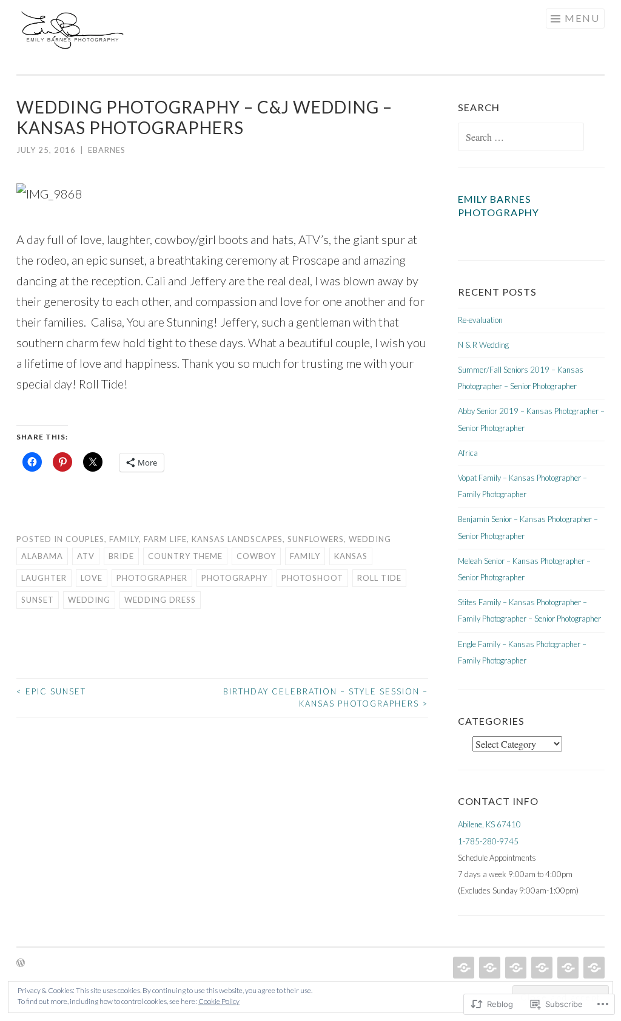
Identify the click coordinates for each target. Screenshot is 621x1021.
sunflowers (315, 539)
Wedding (370, 539)
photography (234, 578)
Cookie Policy (219, 1001)
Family (124, 539)
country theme (185, 556)
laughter (44, 578)
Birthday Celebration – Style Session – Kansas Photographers (325, 697)
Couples (84, 539)
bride (121, 556)
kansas (351, 556)
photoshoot (312, 578)
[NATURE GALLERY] (567, 968)
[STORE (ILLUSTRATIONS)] (514, 968)
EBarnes (107, 150)
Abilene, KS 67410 (489, 824)
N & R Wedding (483, 345)
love (91, 578)
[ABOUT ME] (593, 968)
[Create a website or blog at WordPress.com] (20, 963)
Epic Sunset (51, 691)
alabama (42, 556)
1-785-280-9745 (488, 841)
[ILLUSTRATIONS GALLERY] (540, 968)
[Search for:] (521, 138)
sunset (37, 600)
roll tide (379, 578)
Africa (468, 453)
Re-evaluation (480, 320)
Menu (582, 18)
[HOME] (462, 968)
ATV (86, 556)
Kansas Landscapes (237, 539)
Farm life (165, 539)
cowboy (256, 556)
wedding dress (160, 600)
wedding (89, 600)
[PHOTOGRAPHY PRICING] (488, 968)
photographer (151, 578)
